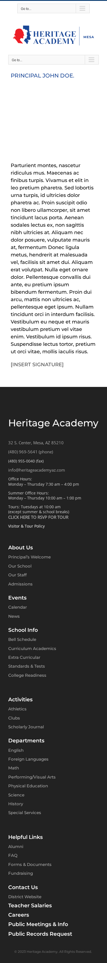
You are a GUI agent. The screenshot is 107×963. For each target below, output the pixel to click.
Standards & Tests (26, 666)
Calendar (17, 607)
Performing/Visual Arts (32, 777)
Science (16, 795)
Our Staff (17, 574)
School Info (23, 630)
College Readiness (27, 675)
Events (17, 598)
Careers (18, 915)
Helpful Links (25, 837)
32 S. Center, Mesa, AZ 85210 (36, 442)
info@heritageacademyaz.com (36, 470)
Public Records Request (40, 934)
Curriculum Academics (32, 648)
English (16, 750)
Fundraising (20, 873)
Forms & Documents (30, 864)
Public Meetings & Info (38, 924)
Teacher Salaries (30, 905)
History (15, 803)
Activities (20, 699)
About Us (20, 547)
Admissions (20, 584)
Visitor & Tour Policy (26, 526)
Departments (26, 740)
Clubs (14, 718)
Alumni (15, 846)
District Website (24, 896)
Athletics (17, 708)
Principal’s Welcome (29, 557)
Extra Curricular (24, 657)
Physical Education (28, 785)
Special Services (24, 812)
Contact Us (23, 887)
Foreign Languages (28, 759)
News (14, 616)
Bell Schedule (22, 639)
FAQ (13, 855)
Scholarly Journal (26, 726)
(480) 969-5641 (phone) (30, 451)
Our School (20, 566)
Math (13, 768)
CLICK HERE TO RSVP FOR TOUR (38, 517)
